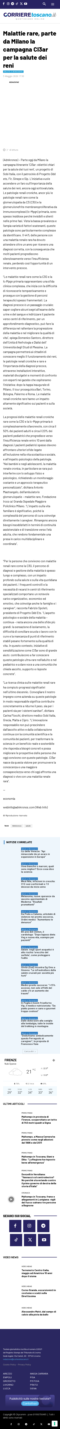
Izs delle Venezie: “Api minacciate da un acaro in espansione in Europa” (35, 854)
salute (28, 826)
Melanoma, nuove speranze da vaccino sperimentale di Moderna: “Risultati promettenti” (38, 900)
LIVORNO (8, 1384)
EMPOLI (7, 1377)
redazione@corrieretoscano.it (15, 1359)
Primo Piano (27, 1113)
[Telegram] (12, 4)
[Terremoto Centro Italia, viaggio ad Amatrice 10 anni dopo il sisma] (11, 1271)
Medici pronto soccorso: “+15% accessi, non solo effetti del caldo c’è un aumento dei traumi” (38, 989)
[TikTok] (17, 4)
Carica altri (29, 1051)
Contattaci (30, 1403)
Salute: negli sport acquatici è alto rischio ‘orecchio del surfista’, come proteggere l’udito (37, 953)
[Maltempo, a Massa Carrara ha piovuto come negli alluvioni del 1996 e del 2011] (11, 1138)
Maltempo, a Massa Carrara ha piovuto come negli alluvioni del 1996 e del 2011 (38, 1139)
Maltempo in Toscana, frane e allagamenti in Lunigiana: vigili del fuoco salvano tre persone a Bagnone (39, 1201)
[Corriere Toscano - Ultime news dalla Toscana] (30, 16)
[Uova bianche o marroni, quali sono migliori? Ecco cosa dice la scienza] (12, 868)
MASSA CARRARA (39, 1373)
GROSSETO (9, 1380)
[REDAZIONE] (6, 82)
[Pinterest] (32, 140)
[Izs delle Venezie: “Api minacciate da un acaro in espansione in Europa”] (12, 853)
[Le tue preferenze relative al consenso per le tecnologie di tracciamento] (55, 1424)
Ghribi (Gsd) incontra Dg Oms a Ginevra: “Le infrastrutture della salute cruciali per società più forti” (38, 971)
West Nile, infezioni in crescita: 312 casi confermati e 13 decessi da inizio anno (38, 884)
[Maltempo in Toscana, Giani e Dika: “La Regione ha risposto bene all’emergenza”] (11, 1158)
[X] (21, 4)
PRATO (34, 1384)
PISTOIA (34, 1380)
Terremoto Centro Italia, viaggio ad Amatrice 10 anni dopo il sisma (37, 1273)
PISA (32, 1377)
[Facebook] (4, 4)
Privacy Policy (24, 1364)
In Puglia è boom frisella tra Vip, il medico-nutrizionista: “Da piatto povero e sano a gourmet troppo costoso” (38, 1007)
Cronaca (26, 1193)
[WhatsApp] (39, 140)
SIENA (33, 1388)
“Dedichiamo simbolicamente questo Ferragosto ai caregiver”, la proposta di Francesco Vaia (37, 1039)
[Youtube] (26, 4)
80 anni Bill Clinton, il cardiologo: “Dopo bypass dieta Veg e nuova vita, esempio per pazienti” (38, 936)
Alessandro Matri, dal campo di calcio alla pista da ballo (39, 1313)
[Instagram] (8, 4)
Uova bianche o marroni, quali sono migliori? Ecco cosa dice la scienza (37, 869)
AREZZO (7, 1373)
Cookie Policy (9, 1364)
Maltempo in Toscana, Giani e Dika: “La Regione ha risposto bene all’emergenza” (38, 1159)
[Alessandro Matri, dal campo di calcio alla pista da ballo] (11, 1311)
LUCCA (6, 1388)
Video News (27, 1266)
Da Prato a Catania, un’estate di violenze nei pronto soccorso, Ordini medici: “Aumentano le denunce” (38, 918)
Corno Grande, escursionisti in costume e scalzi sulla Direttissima (39, 1293)
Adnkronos (16, 826)
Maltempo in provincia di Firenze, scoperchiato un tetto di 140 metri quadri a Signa (39, 1119)
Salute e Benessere (13, 71)
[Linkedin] (46, 140)
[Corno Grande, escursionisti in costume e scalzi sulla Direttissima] (11, 1291)
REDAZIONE (14, 82)
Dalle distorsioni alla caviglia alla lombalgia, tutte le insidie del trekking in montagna (37, 1023)
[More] (53, 140)
